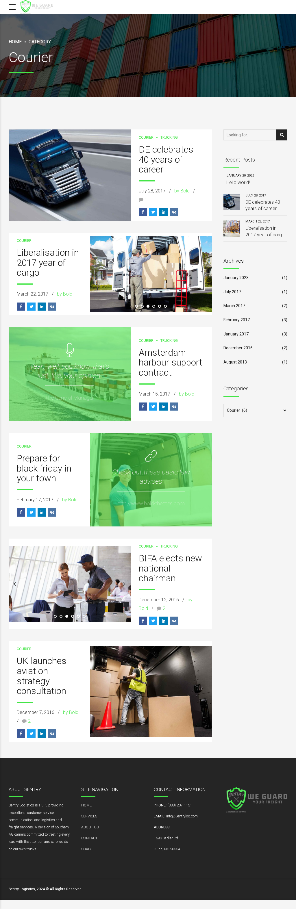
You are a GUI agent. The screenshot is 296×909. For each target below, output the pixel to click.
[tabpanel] (151, 274)
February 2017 (236, 320)
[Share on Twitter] (153, 212)
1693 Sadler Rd (166, 838)
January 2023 (236, 277)
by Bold (182, 191)
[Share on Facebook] (143, 212)
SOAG (86, 849)
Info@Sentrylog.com (182, 816)
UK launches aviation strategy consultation (41, 676)
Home (15, 41)
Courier (146, 137)
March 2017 (234, 305)
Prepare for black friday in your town (44, 468)
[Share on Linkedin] (163, 212)
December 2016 (238, 348)
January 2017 (236, 334)
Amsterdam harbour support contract (170, 362)
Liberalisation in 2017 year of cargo (48, 262)
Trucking (169, 137)
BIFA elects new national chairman (170, 568)
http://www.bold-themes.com (151, 503)
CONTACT (89, 838)
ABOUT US (90, 827)
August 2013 (235, 362)
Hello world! (238, 182)
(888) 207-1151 (179, 805)
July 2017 (232, 292)
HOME (86, 805)
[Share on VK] (174, 212)
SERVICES (89, 816)
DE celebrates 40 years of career (166, 159)
